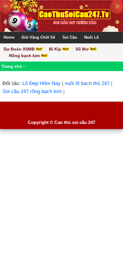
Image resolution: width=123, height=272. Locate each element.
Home (9, 37)
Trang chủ (11, 66)
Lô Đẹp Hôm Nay (41, 83)
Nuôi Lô (91, 37)
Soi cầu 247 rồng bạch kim (32, 91)
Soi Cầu (69, 37)
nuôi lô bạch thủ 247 (87, 83)
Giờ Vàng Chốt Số (38, 37)
